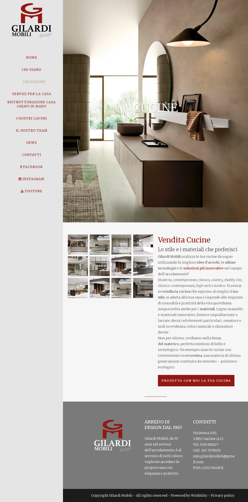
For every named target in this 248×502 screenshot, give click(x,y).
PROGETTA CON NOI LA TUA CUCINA (196, 380)
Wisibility (199, 495)
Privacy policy (222, 495)
